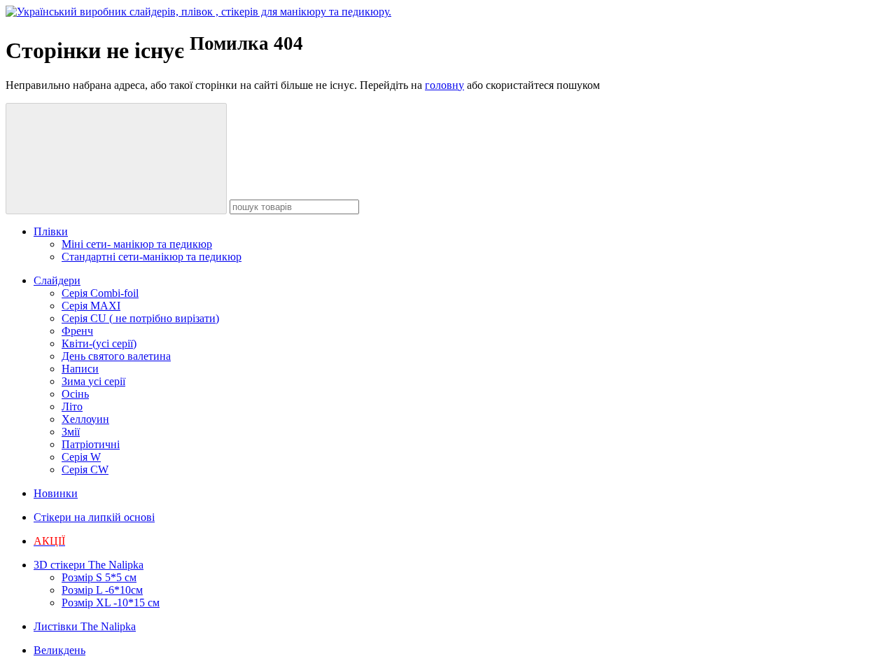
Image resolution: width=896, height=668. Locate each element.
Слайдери (57, 280)
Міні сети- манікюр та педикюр (137, 244)
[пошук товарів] (116, 158)
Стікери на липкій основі (94, 517)
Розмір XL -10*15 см (111, 602)
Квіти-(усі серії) (99, 343)
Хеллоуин (85, 419)
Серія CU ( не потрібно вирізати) (140, 318)
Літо (72, 406)
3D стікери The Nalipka (89, 565)
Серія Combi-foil (100, 293)
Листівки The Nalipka (85, 626)
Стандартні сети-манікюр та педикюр (151, 257)
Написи (80, 369)
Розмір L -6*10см (102, 590)
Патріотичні (91, 444)
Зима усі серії (93, 381)
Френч (77, 331)
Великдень (59, 650)
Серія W (81, 457)
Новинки (56, 493)
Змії (71, 432)
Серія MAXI (91, 306)
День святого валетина (116, 356)
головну (444, 85)
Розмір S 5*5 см (99, 577)
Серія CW (85, 469)
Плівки (51, 231)
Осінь (75, 394)
